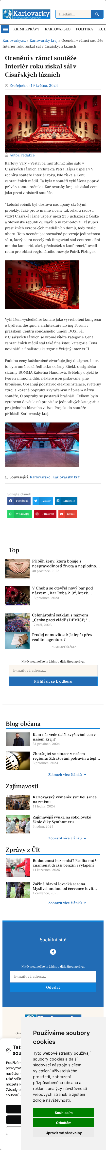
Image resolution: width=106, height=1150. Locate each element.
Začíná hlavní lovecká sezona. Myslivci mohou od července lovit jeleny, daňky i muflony (63, 889)
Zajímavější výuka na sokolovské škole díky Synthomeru (62, 819)
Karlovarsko (40, 477)
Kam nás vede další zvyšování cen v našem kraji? (64, 737)
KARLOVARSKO (58, 29)
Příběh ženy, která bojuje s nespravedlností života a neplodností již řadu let (66, 566)
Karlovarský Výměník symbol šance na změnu (65, 799)
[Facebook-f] (53, 952)
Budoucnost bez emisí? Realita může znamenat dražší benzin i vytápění (65, 863)
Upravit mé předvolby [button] (64, 1133)
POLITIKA (84, 29)
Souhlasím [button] (64, 1113)
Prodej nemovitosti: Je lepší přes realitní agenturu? (62, 637)
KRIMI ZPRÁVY (26, 29)
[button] (5, 29)
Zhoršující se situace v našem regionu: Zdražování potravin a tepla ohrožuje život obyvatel (65, 758)
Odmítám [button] (63, 1123)
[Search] (97, 14)
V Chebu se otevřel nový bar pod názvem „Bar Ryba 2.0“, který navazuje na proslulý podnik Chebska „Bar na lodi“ (62, 596)
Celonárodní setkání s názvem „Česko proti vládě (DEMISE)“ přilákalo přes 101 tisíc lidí (60, 620)
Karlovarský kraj (43, 40)
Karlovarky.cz (14, 40)
